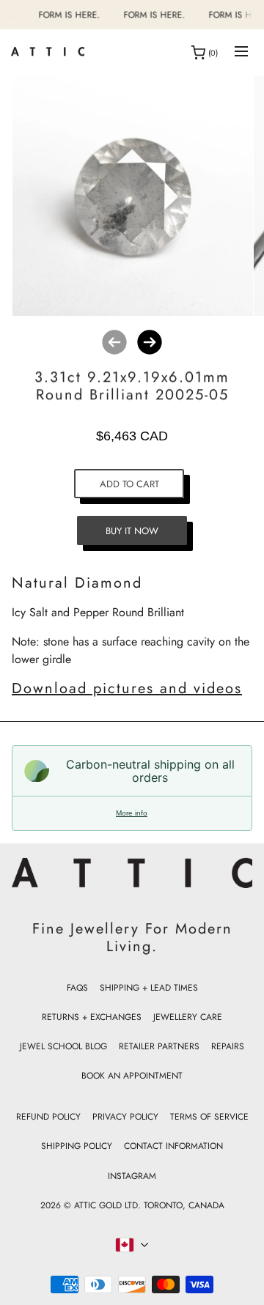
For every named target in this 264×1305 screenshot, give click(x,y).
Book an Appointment (132, 1075)
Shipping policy (76, 1146)
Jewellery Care (187, 1017)
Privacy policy (125, 1116)
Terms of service (209, 1116)
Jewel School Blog (63, 1046)
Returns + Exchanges (92, 1017)
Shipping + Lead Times (149, 987)
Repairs (227, 1046)
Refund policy (48, 1116)
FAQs (77, 987)
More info (131, 813)
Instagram (132, 1176)
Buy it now (132, 531)
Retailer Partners (159, 1046)
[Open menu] (241, 52)
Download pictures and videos (127, 688)
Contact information (173, 1146)
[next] (149, 342)
